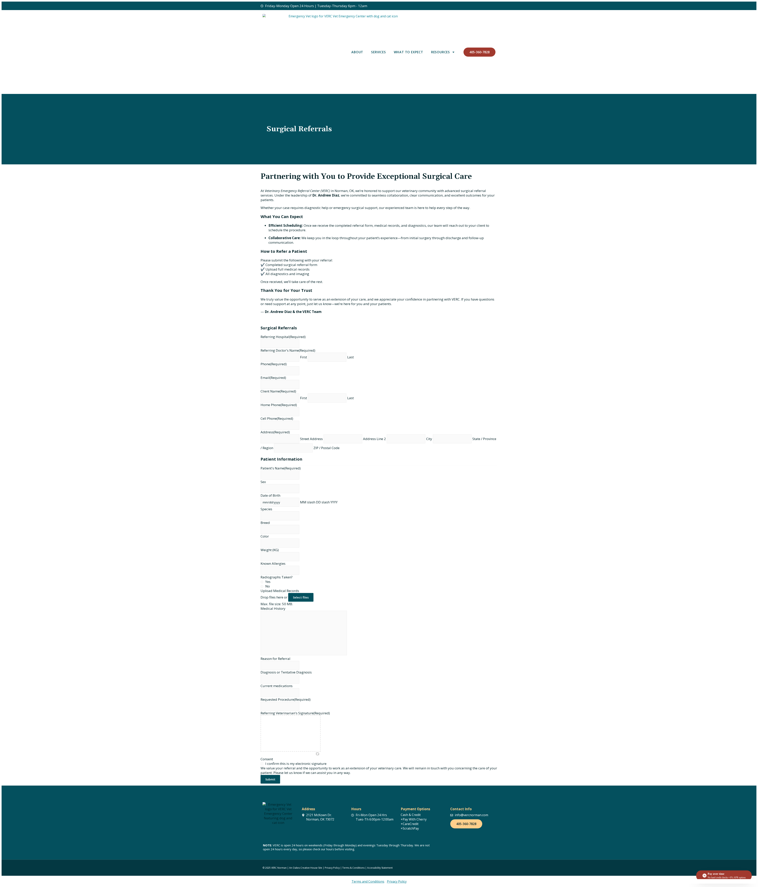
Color (265, 536)
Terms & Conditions (353, 867)
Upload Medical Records (280, 590)
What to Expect (408, 52)
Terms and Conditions (368, 881)
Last (350, 357)
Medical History (273, 608)
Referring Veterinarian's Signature (295, 713)
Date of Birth (270, 495)
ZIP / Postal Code (326, 448)
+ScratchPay (410, 828)
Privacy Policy (332, 867)
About (357, 52)
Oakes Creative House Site (308, 867)
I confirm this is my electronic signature (295, 763)
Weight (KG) (270, 550)
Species (266, 509)
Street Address (311, 438)
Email (273, 377)
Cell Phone (277, 418)
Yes (267, 581)
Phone (274, 364)
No (267, 586)
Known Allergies (273, 563)
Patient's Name (281, 468)
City (429, 438)
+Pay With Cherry (414, 819)
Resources (440, 52)
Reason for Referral (275, 658)
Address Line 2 (374, 438)
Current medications (277, 686)
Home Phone (279, 405)
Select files (301, 597)
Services (378, 52)
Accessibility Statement (380, 867)
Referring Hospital (283, 336)
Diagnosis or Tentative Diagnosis (286, 672)
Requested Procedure (286, 699)
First (303, 357)
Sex (263, 482)
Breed (265, 522)
